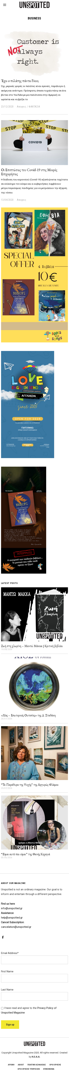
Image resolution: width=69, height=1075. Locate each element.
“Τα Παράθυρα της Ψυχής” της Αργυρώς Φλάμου (30, 784)
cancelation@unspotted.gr (16, 926)
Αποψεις (21, 106)
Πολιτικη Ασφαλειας (36, 1065)
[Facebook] (3, 937)
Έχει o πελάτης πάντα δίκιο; (20, 80)
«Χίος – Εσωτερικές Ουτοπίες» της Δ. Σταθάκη (28, 715)
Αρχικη (11, 1065)
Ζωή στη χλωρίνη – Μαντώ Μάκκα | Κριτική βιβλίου (32, 646)
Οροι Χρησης (55, 1065)
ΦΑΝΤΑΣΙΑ (34, 106)
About (21, 1065)
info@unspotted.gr (11, 908)
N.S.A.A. (36, 1056)
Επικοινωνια (48, 1069)
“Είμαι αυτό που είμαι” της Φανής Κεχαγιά (25, 854)
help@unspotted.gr (12, 917)
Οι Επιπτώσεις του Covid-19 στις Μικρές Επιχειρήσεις (29, 171)
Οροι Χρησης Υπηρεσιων (29, 1069)
